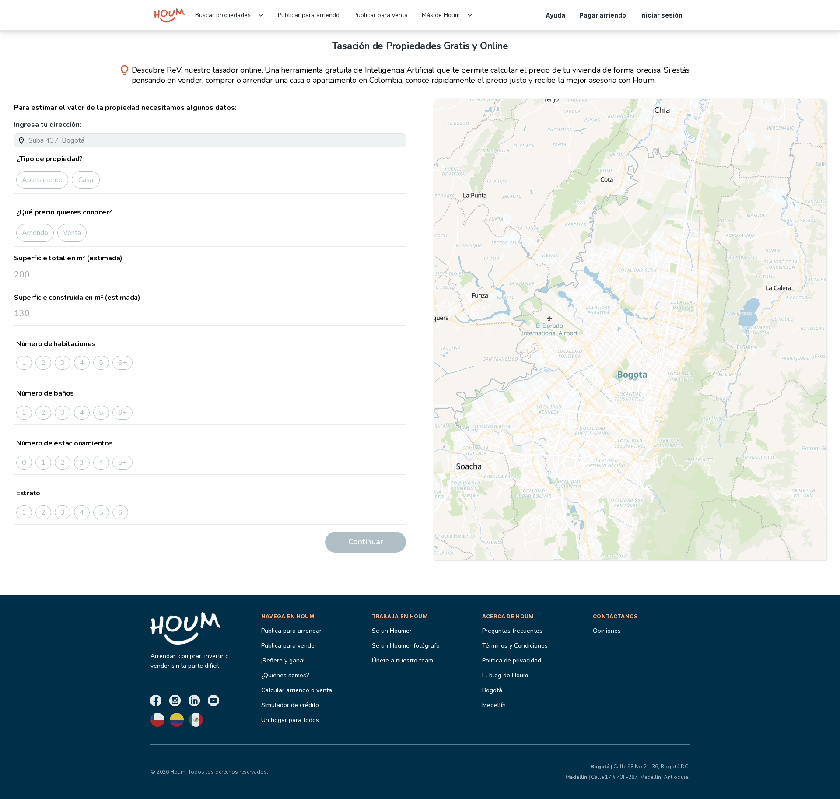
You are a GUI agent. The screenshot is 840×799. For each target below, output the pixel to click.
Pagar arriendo (602, 15)
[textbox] (215, 140)
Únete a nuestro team (402, 660)
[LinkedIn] (194, 700)
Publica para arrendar (291, 631)
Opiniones (607, 631)
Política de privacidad (511, 660)
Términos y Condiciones (515, 645)
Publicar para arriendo (309, 15)
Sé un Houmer (392, 631)
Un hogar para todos (290, 720)
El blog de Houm (505, 675)
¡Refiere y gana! (282, 660)
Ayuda (555, 15)
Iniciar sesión (661, 15)
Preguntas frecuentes (512, 631)
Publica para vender (289, 645)
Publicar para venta (381, 15)
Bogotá (492, 690)
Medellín (494, 705)
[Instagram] (175, 700)
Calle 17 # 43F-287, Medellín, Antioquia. (627, 777)
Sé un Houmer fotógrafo (406, 645)
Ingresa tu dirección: (47, 125)
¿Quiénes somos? (285, 675)
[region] (630, 329)
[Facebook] (155, 700)
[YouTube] (213, 700)
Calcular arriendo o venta (296, 690)
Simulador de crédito (290, 705)
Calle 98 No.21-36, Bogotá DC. (640, 766)
